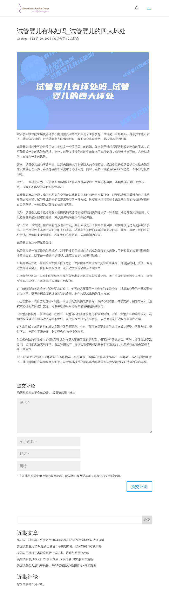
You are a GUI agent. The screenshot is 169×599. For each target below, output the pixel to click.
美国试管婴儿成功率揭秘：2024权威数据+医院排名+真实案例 (56, 565)
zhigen (25, 38)
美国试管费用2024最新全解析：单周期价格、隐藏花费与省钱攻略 (59, 546)
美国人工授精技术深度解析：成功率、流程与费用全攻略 (53, 552)
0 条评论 (73, 38)
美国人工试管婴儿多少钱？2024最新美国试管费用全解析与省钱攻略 (60, 540)
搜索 (147, 519)
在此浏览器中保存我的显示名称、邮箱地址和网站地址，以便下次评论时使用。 (72, 475)
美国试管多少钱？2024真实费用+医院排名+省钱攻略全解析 (55, 559)
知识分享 (59, 38)
